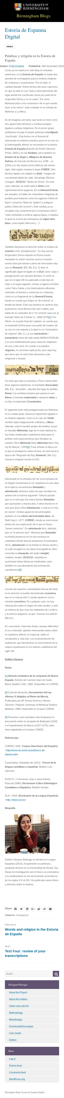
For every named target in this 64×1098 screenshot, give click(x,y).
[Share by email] (50, 909)
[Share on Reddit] (38, 909)
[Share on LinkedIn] (27, 909)
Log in (12, 1059)
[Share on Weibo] (44, 909)
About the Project (18, 992)
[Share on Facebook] (15, 909)
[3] (20, 570)
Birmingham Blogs (33, 15)
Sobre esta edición (19, 1006)
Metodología (15, 1019)
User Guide (15, 1033)
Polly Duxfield (16, 66)
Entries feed (15, 1065)
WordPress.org (17, 1079)
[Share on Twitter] (21, 909)
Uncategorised (22, 915)
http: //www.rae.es (15, 800)
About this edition (18, 999)
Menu (10, 46)
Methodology (16, 1013)
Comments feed (17, 1072)
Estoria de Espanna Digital (25, 33)
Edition (13, 1040)
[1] (50, 317)
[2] (28, 447)
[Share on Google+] (33, 909)
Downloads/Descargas (21, 1026)
